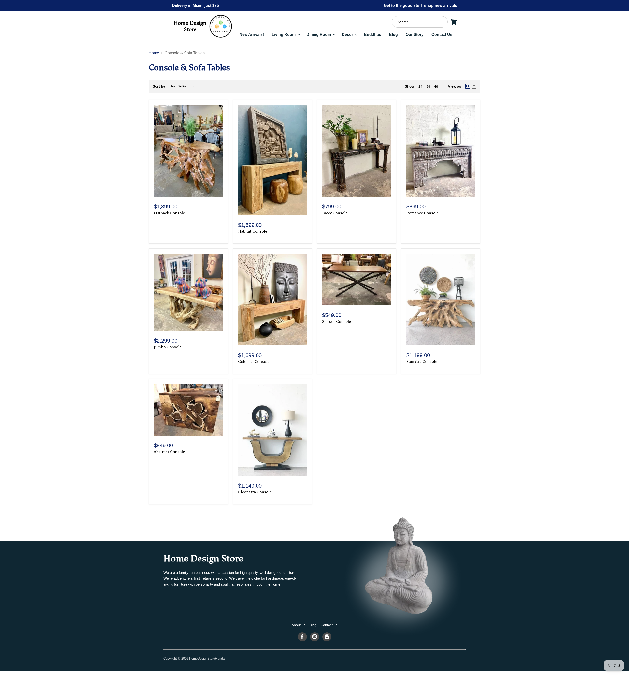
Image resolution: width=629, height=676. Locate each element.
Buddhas (372, 34)
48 (436, 86)
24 (420, 86)
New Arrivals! (251, 34)
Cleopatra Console (255, 492)
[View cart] (453, 22)
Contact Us (441, 34)
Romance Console (422, 213)
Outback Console (169, 213)
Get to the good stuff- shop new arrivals (420, 5)
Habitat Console (252, 231)
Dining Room (319, 34)
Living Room (284, 34)
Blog (393, 34)
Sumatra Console (421, 361)
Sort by (159, 86)
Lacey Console (334, 213)
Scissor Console (336, 321)
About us (298, 625)
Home (154, 53)
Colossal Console (253, 361)
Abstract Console (169, 451)
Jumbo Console (167, 347)
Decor (348, 34)
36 (428, 86)
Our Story (415, 34)
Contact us (329, 625)
